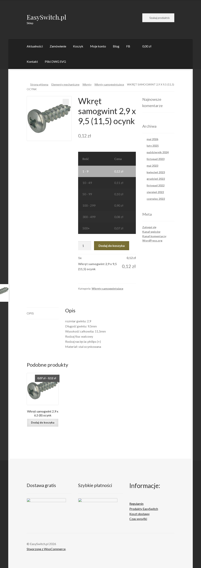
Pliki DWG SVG (55, 61)
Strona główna (39, 84)
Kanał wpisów (151, 231)
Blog (116, 46)
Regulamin (136, 503)
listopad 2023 (155, 159)
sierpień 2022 (155, 192)
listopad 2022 (155, 185)
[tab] (43, 313)
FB (128, 46)
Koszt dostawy (139, 514)
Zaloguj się (149, 227)
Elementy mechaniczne (65, 84)
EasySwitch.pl (46, 17)
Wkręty (86, 84)
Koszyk (78, 46)
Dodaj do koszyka (112, 245)
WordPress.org (152, 240)
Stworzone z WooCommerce (46, 549)
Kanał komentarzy (154, 236)
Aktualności (35, 46)
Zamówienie (58, 46)
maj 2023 (152, 165)
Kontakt (32, 61)
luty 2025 (153, 145)
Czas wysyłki (138, 519)
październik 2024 (158, 152)
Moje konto (98, 46)
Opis (30, 313)
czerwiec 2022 (156, 198)
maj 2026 (152, 139)
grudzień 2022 (156, 178)
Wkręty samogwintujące (109, 84)
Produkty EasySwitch (143, 509)
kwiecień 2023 (156, 172)
